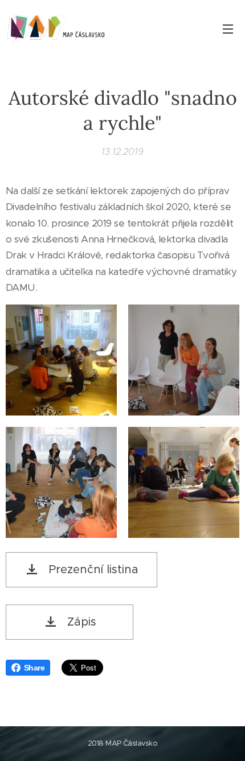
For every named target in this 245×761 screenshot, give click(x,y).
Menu (228, 28)
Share (34, 667)
